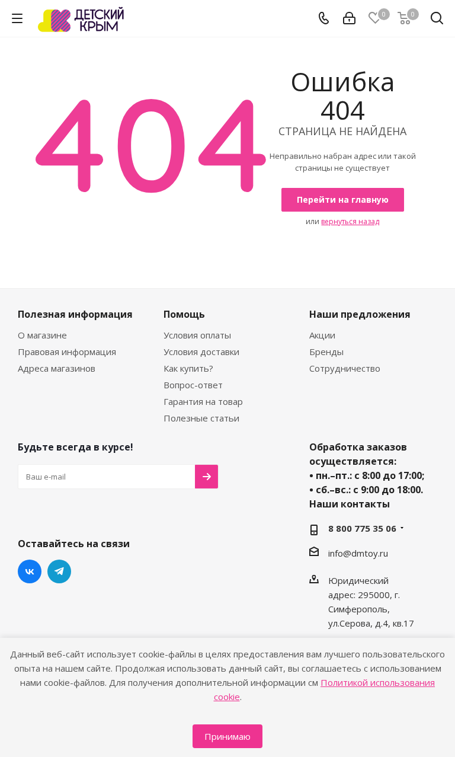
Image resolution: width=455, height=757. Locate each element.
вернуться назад (350, 221)
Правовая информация (67, 351)
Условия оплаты (197, 335)
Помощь (184, 314)
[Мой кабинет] (349, 18)
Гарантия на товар (203, 401)
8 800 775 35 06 (362, 528)
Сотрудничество (344, 368)
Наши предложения (360, 314)
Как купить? (188, 368)
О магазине (42, 335)
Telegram (59, 571)
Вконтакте (29, 571)
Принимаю (227, 736)
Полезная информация (75, 314)
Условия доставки (201, 351)
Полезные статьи (201, 418)
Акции (322, 335)
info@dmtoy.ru (358, 553)
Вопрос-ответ (193, 385)
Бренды (326, 351)
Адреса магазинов (56, 368)
